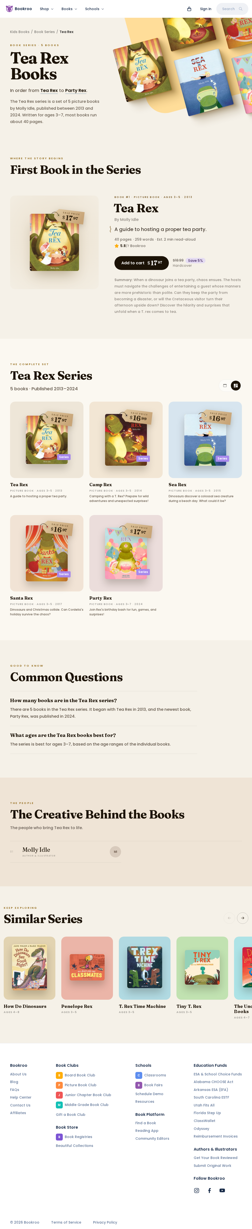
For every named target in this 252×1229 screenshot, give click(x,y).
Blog (14, 1081)
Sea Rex (177, 484)
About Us (18, 1074)
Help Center (21, 1097)
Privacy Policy (105, 1222)
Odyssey (201, 1128)
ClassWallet (204, 1120)
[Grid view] (236, 386)
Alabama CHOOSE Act (213, 1081)
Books (67, 8)
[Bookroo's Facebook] (209, 1190)
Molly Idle (129, 219)
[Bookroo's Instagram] (197, 1190)
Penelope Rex (76, 1006)
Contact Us (20, 1105)
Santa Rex (21, 598)
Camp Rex (100, 484)
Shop (44, 8)
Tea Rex (49, 90)
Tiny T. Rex (188, 1006)
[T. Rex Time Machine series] (145, 968)
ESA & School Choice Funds (218, 1074)
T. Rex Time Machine (142, 1006)
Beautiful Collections (74, 1145)
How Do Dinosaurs (25, 1006)
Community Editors (152, 1138)
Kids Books (20, 31)
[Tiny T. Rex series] (202, 968)
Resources (144, 1101)
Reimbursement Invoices (216, 1136)
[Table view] (225, 386)
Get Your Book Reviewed (215, 1157)
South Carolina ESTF (211, 1097)
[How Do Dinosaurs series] (29, 968)
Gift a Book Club (70, 1114)
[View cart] (189, 9)
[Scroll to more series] (242, 918)
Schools (92, 8)
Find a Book (145, 1123)
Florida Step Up (207, 1112)
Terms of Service (66, 1222)
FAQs (14, 1089)
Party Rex (75, 90)
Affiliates (18, 1112)
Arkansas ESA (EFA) (211, 1089)
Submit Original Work (212, 1165)
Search (228, 8)
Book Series (44, 31)
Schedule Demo (149, 1093)
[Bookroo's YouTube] (222, 1190)
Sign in (205, 8)
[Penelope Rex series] (87, 968)
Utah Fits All (204, 1105)
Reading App (146, 1130)
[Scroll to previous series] (229, 918)
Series (64, 457)
